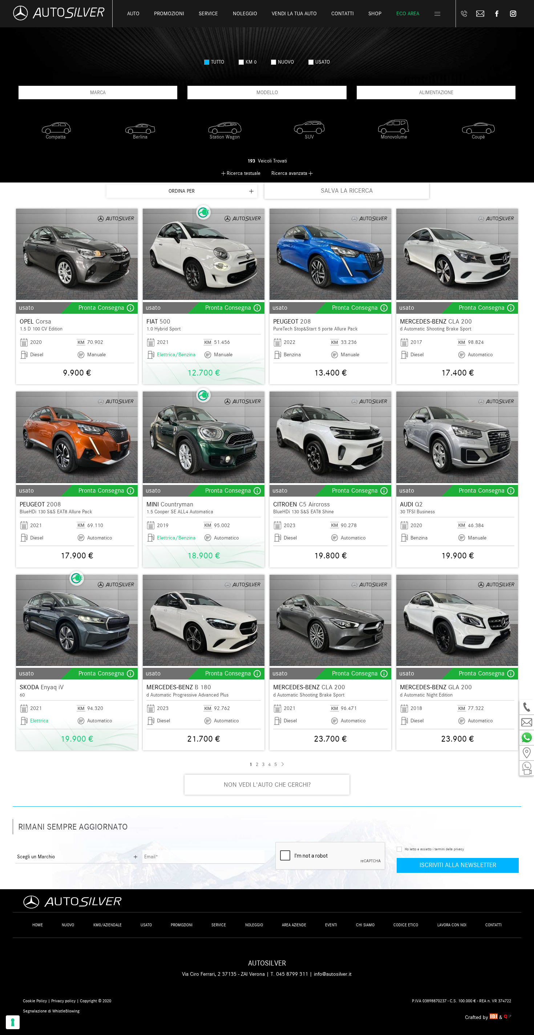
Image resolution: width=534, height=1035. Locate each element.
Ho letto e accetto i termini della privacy (434, 849)
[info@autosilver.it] (480, 14)
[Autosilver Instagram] (513, 14)
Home (37, 925)
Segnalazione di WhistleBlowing (51, 1011)
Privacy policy (63, 1000)
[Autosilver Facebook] (496, 14)
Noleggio (254, 925)
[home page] (59, 19)
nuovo (286, 62)
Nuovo (68, 925)
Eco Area (407, 14)
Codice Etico (405, 925)
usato (322, 62)
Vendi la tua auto (294, 14)
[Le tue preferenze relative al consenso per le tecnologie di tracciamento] (13, 1022)
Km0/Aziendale (107, 925)
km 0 (251, 62)
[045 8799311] (464, 14)
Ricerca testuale (243, 173)
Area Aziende (294, 925)
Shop (374, 14)
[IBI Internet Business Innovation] (494, 1017)
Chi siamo (365, 925)
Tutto (217, 62)
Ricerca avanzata (289, 173)
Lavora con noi (451, 925)
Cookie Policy (35, 1000)
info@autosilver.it (333, 974)
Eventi (331, 925)
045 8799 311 (292, 974)
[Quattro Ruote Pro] (507, 1017)
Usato (146, 925)
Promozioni (169, 14)
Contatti (493, 925)
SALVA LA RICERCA (347, 190)
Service (208, 14)
